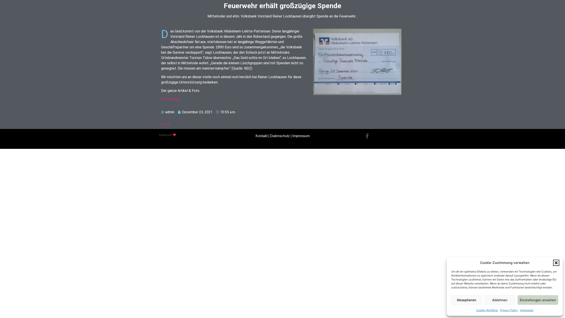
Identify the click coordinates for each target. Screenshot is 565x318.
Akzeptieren (466, 300)
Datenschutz (280, 136)
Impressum (526, 310)
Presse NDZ (170, 99)
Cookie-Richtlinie (487, 310)
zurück (164, 124)
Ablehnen (499, 300)
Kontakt (261, 136)
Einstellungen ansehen (538, 300)
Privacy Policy (509, 310)
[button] (556, 263)
